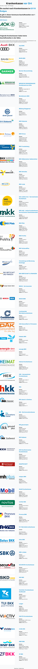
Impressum (16, 668)
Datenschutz (21, 668)
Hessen (5, 5)
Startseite (2, 5)
